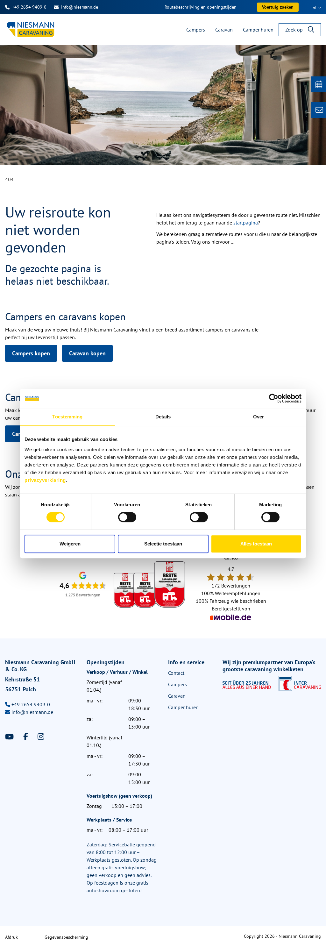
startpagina (245, 222)
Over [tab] (258, 416)
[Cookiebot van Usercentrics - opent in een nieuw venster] (273, 398)
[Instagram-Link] (41, 737)
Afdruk (11, 937)
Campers (177, 684)
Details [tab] (163, 416)
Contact (176, 673)
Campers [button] (195, 29)
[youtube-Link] (10, 737)
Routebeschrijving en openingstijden (201, 7)
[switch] (127, 517)
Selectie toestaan (163, 543)
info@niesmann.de (79, 7)
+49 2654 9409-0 (29, 7)
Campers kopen (31, 353)
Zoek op (294, 29)
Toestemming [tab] (67, 416)
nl (315, 8)
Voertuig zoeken (278, 7)
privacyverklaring (45, 480)
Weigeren (70, 543)
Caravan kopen (87, 353)
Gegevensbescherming (66, 937)
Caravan (177, 696)
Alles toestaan (256, 543)
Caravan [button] (224, 29)
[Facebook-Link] (26, 737)
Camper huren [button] (258, 29)
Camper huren (183, 707)
